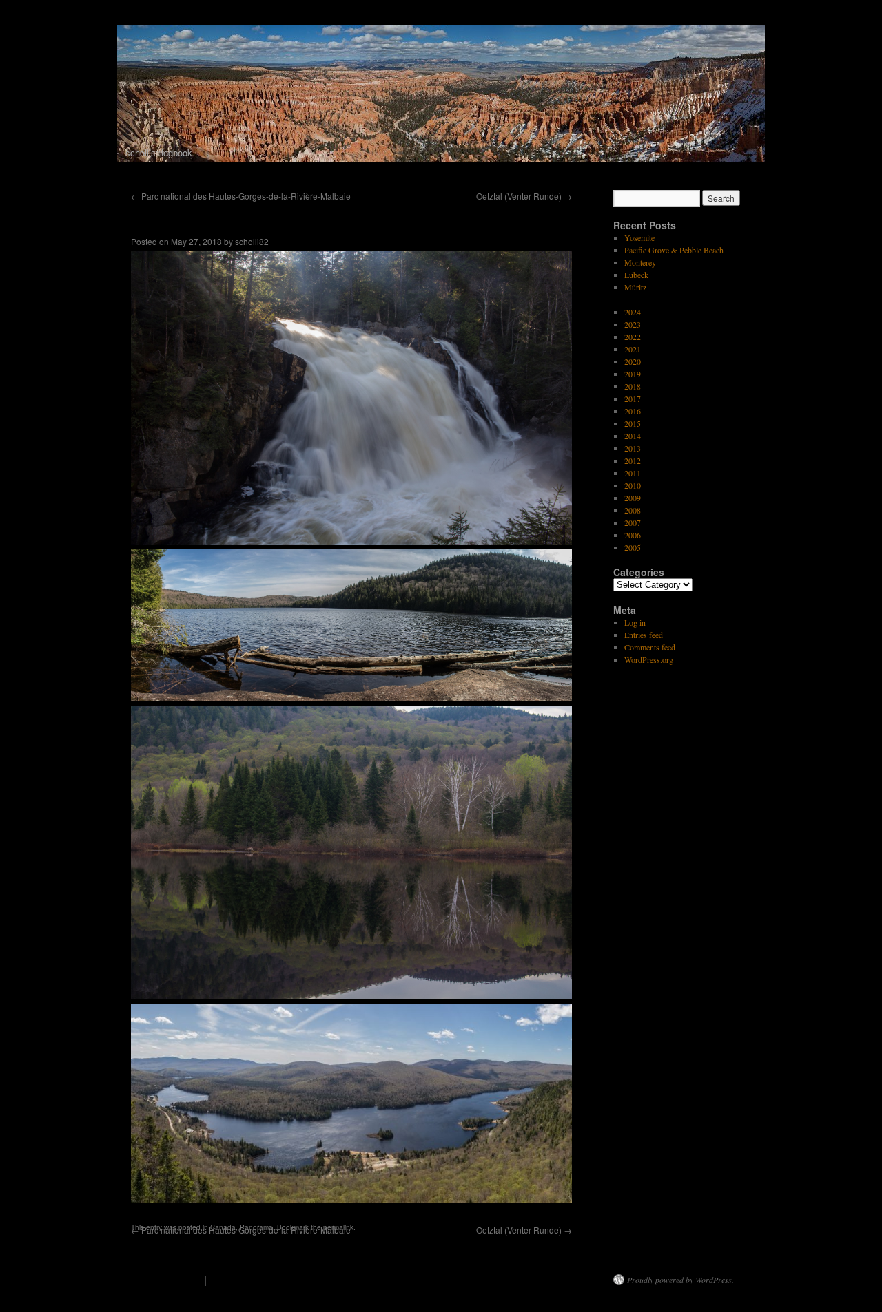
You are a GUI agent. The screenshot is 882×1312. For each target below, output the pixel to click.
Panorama (256, 1227)
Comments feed (649, 647)
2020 (632, 361)
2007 (632, 522)
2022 (632, 336)
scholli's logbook (159, 1280)
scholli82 (252, 241)
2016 (632, 410)
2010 (632, 485)
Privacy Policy (246, 1280)
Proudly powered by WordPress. (680, 1279)
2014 (632, 435)
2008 (632, 510)
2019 (632, 373)
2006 (632, 534)
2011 (632, 472)
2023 (632, 324)
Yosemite (639, 237)
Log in (635, 622)
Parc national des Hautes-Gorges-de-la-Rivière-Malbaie (241, 196)
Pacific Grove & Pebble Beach (674, 249)
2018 (632, 386)
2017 (632, 398)
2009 (632, 497)
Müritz (635, 287)
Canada (223, 1227)
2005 (632, 547)
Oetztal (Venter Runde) (524, 196)
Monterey (640, 262)
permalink (338, 1227)
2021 (632, 349)
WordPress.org (648, 659)
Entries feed (643, 634)
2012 (632, 460)
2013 (632, 448)
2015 (632, 423)
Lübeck (636, 274)
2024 (632, 311)
